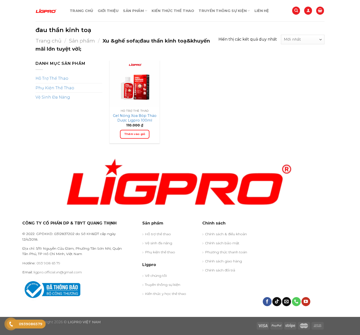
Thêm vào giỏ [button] (134, 134)
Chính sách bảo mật (222, 243)
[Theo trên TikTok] (276, 301)
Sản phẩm (133, 11)
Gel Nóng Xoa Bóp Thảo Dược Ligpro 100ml (134, 118)
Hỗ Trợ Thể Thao (52, 78)
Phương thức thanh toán (226, 252)
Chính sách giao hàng (223, 261)
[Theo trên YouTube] (305, 301)
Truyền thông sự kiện (223, 11)
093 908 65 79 (48, 263)
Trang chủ (81, 11)
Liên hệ (261, 11)
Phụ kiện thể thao (160, 252)
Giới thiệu (108, 11)
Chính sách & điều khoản (226, 234)
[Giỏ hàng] (320, 11)
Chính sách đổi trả (220, 270)
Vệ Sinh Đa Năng (53, 97)
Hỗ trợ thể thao (158, 234)
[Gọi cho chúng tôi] (296, 301)
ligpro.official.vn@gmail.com (58, 272)
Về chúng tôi (156, 275)
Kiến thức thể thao (173, 11)
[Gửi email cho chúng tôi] (286, 301)
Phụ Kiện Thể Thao (55, 87)
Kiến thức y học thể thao (165, 293)
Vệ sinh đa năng (158, 243)
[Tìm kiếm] (296, 11)
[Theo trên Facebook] (267, 301)
